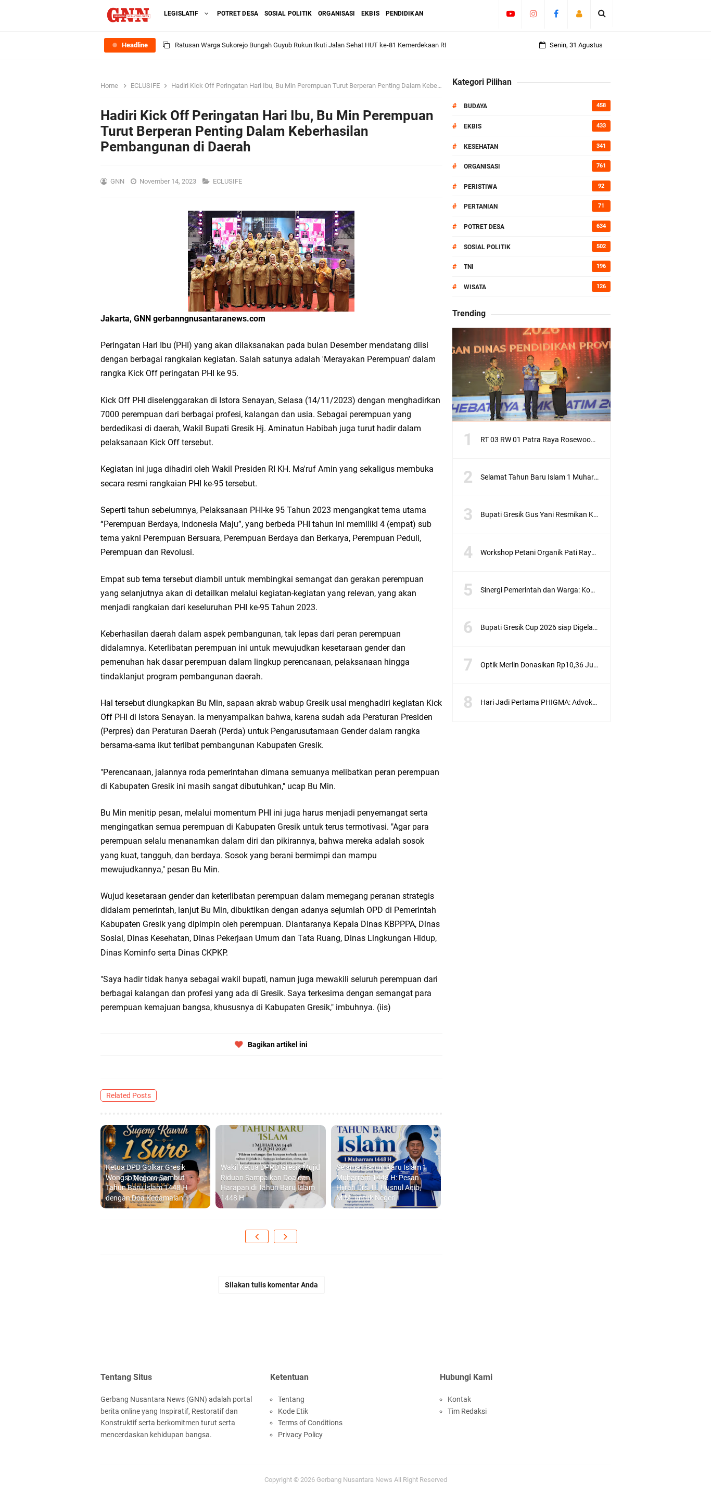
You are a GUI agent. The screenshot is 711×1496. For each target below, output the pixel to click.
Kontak (459, 1399)
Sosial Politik (487, 247)
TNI (469, 266)
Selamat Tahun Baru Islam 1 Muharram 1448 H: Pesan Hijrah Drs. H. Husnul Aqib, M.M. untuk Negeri (381, 1182)
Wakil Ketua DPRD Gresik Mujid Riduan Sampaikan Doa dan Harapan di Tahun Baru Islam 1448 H (270, 1182)
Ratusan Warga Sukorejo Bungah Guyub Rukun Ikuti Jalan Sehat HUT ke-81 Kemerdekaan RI (311, 45)
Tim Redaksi (467, 1411)
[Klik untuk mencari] (602, 13)
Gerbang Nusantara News (355, 1480)
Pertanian (481, 206)
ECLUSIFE (228, 181)
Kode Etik (293, 1411)
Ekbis (472, 126)
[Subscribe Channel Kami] (510, 13)
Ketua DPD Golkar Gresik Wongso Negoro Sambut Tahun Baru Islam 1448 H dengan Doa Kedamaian (146, 1182)
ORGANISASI (482, 166)
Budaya (475, 106)
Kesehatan (481, 146)
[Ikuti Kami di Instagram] (533, 13)
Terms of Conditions (310, 1422)
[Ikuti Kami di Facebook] (556, 13)
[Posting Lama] (285, 1236)
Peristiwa (480, 186)
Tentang (291, 1399)
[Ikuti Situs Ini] (579, 13)
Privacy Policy (300, 1434)
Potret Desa (484, 226)
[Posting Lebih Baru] (257, 1236)
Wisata (475, 287)
